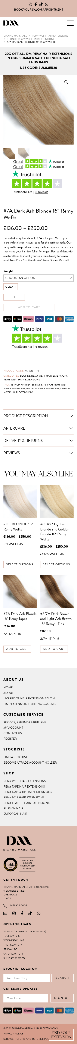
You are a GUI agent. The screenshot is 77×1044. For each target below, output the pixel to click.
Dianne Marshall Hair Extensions (11, 23)
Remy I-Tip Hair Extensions (23, 797)
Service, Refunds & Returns (24, 722)
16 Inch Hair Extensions (26, 385)
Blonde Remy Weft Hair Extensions (44, 376)
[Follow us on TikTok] (41, 4)
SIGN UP (62, 998)
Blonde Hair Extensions (42, 388)
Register (10, 738)
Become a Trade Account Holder (30, 762)
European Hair (15, 814)
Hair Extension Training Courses (29, 704)
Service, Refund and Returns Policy (28, 1039)
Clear (10, 287)
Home (8, 687)
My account (13, 727)
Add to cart (29, 307)
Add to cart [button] (17, 649)
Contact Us (12, 733)
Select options (19, 564)
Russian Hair (13, 808)
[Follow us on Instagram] (30, 4)
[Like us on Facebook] (35, 4)
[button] (70, 23)
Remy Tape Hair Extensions (24, 786)
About (8, 693)
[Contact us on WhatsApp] (46, 4)
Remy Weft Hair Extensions (21, 379)
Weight (8, 271)
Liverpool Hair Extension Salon (29, 698)
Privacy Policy (13, 1034)
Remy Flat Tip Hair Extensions (26, 803)
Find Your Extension (61, 1034)
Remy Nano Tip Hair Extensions (27, 792)
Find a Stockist (15, 757)
